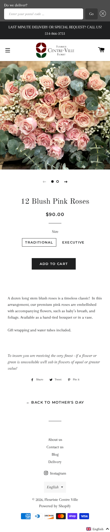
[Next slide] (65, 181)
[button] (98, 529)
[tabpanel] (55, 115)
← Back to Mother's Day (55, 402)
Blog (55, 454)
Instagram (57, 473)
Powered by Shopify (55, 506)
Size (55, 231)
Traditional (39, 242)
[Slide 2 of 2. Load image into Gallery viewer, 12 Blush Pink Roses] (57, 181)
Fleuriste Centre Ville (61, 499)
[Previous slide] (44, 181)
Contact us (55, 447)
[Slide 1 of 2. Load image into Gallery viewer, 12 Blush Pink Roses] (52, 181)
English (53, 487)
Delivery (55, 462)
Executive (73, 242)
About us (55, 439)
